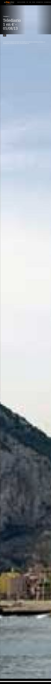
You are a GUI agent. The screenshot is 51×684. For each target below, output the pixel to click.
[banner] (11, 2)
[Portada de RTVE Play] (10, 2)
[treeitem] (21, 2)
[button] (4, 2)
